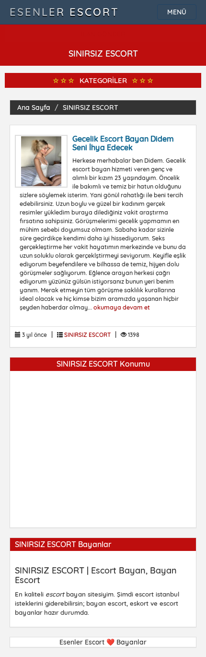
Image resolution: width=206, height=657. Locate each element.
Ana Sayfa (33, 107)
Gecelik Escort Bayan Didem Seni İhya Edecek (123, 143)
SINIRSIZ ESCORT (90, 107)
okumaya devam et (121, 307)
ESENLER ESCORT (64, 12)
